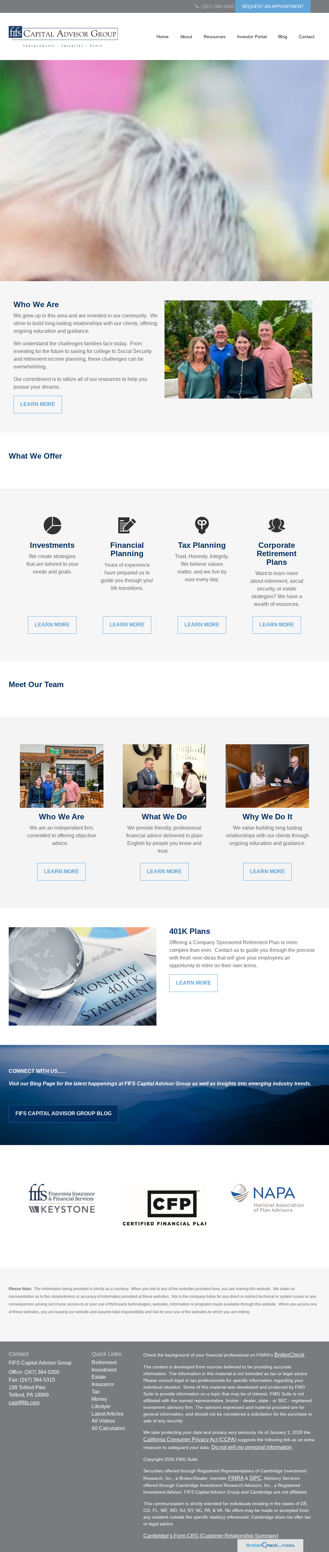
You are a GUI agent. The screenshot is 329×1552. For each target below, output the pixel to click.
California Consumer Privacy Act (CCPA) (189, 1439)
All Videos (103, 1421)
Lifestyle (101, 1406)
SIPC (255, 1478)
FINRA (236, 1478)
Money (99, 1399)
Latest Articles (107, 1414)
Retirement (104, 1362)
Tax (96, 1391)
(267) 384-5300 (218, 6)
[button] (186, 36)
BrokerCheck (289, 1355)
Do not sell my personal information (251, 1447)
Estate (99, 1377)
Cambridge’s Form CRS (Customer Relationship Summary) (210, 1536)
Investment (104, 1370)
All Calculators (108, 1428)
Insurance (103, 1384)
